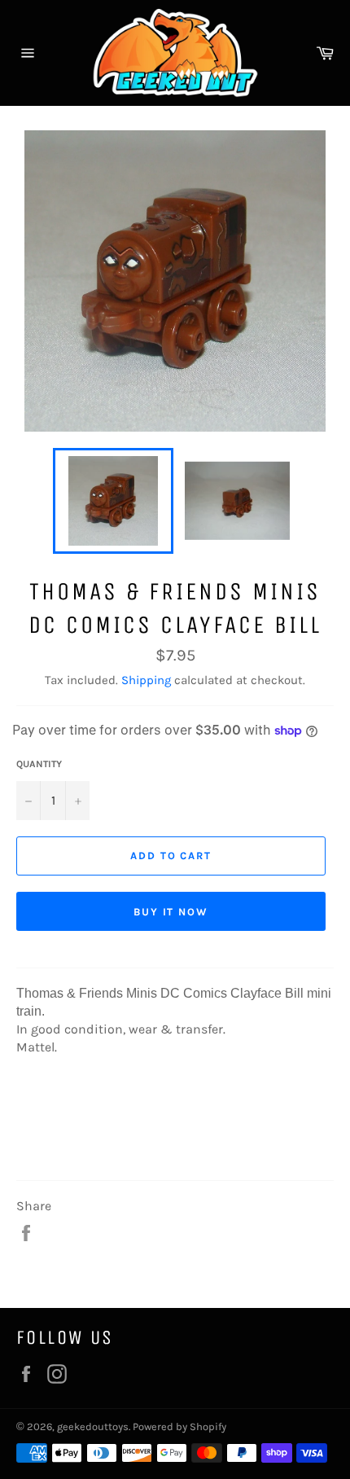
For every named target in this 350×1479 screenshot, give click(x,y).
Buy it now (171, 912)
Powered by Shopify (179, 1426)
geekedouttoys (93, 1426)
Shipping (146, 680)
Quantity (39, 764)
